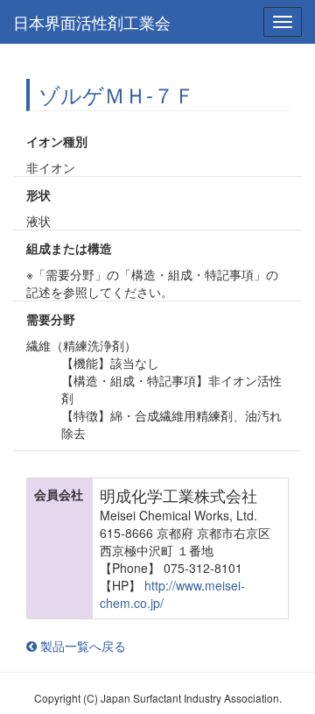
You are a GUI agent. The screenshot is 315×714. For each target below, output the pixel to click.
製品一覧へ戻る (81, 645)
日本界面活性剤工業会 (92, 22)
